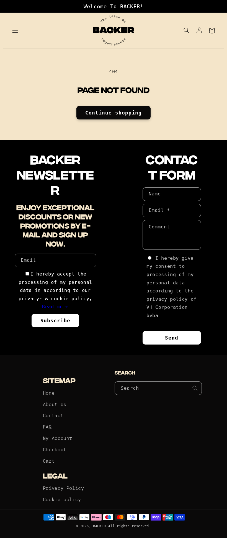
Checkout (54, 450)
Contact (53, 416)
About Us (54, 404)
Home (49, 393)
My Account (57, 438)
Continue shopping (113, 113)
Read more (55, 306)
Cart (49, 461)
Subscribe (55, 320)
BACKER (99, 526)
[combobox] (158, 388)
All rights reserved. (129, 526)
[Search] (195, 388)
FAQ (47, 427)
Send (171, 338)
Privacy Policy (63, 488)
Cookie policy (62, 500)
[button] (15, 30)
